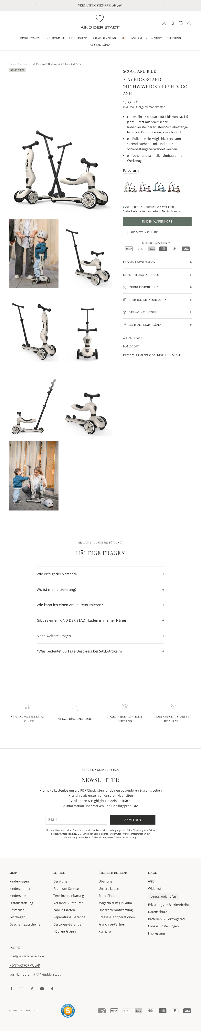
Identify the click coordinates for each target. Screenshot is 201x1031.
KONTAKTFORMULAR (24, 965)
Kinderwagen (30, 38)
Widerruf (154, 888)
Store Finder (108, 896)
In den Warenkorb (157, 221)
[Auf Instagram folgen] (22, 989)
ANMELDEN (157, 1014)
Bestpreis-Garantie (67, 924)
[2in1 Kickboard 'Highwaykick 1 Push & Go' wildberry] (145, 183)
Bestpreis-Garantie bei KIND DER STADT (152, 355)
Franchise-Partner (112, 924)
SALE (123, 38)
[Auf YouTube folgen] (42, 989)
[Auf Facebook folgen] (11, 989)
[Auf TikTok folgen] (52, 989)
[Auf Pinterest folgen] (32, 989)
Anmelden (132, 820)
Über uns (105, 881)
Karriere (105, 931)
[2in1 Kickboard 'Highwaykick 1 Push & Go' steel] (160, 183)
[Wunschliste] (181, 23)
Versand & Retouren (68, 903)
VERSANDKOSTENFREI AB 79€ (100, 5)
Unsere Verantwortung (116, 910)
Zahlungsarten (64, 910)
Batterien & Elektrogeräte (167, 919)
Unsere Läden (100, 44)
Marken (157, 38)
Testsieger (17, 917)
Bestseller (16, 910)
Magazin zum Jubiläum (115, 903)
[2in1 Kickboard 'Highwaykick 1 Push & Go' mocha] (174, 183)
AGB (151, 881)
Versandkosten (155, 107)
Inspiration (139, 38)
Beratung (174, 38)
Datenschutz (157, 912)
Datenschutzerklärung (125, 837)
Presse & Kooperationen (117, 917)
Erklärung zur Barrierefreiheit (170, 905)
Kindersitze (78, 38)
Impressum (156, 933)
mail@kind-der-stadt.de (26, 956)
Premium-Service (66, 888)
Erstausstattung (103, 38)
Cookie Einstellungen (163, 926)
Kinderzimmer (54, 38)
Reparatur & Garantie (69, 917)
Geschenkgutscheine (24, 924)
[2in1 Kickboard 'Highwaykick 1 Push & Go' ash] (130, 183)
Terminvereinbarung (68, 896)
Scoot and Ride (139, 71)
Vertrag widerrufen (163, 896)
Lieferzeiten (139, 211)
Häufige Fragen (64, 931)
